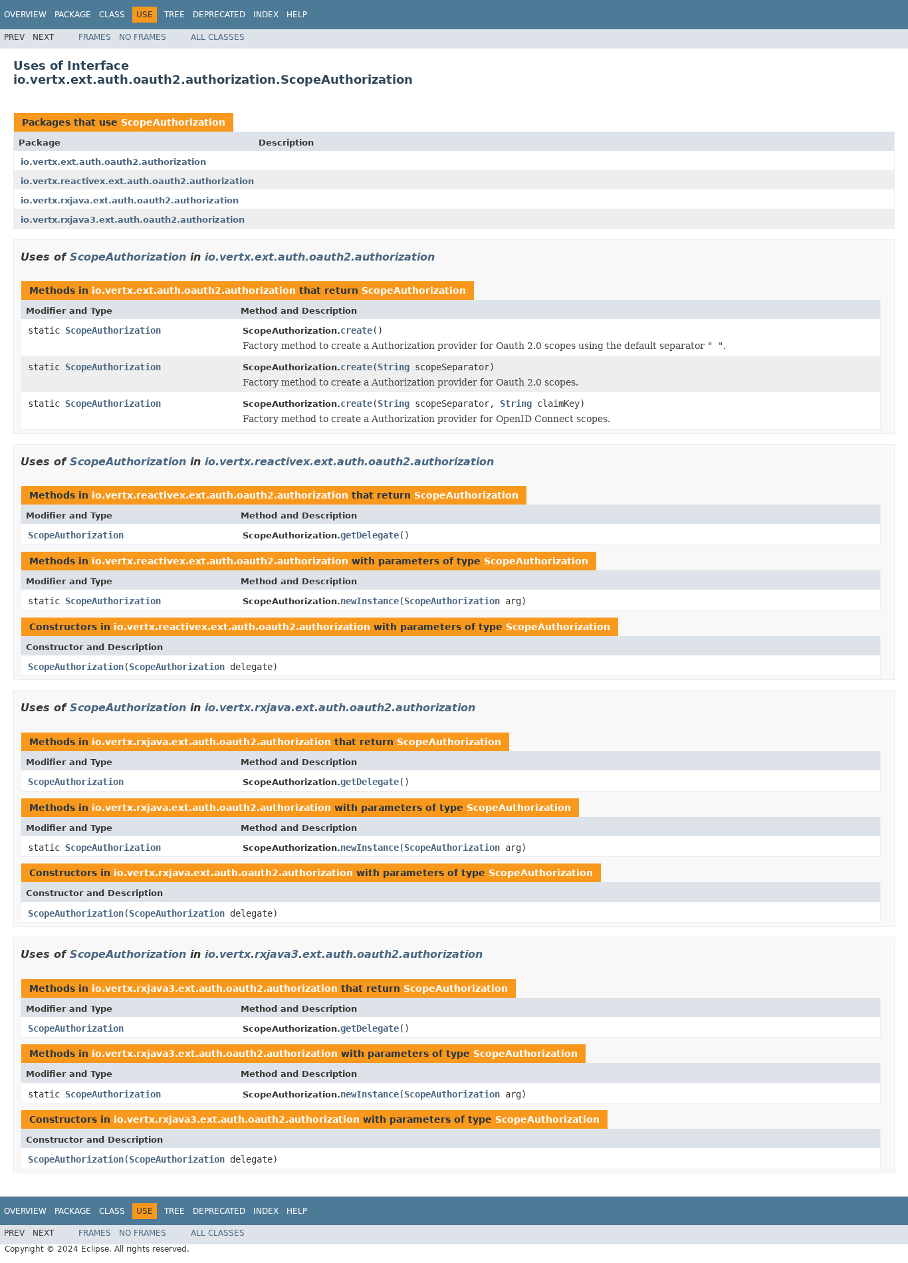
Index (266, 14)
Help (296, 14)
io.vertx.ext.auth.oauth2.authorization (113, 162)
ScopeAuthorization (173, 122)
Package (73, 14)
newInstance (369, 601)
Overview (25, 14)
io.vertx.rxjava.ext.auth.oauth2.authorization (130, 200)
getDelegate (369, 535)
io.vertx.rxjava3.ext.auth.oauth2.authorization (133, 220)
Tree (174, 14)
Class (112, 14)
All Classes (218, 37)
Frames (94, 37)
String (393, 367)
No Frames (142, 37)
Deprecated (219, 14)
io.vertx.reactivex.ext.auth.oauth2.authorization (137, 181)
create (356, 330)
